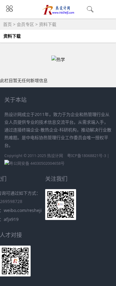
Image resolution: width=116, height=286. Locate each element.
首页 (7, 24)
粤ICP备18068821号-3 (86, 155)
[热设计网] (58, 13)
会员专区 (25, 24)
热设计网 (55, 155)
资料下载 (47, 24)
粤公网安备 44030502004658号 (37, 163)
